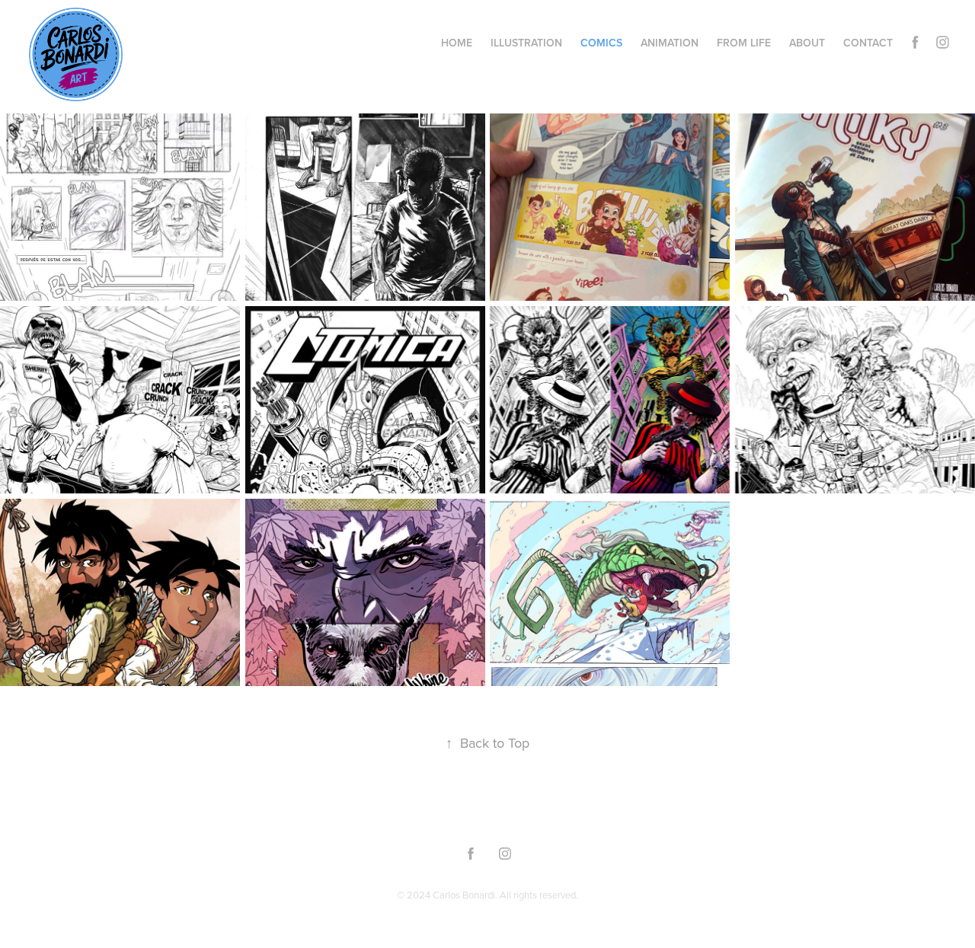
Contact (868, 42)
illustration (526, 42)
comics (601, 42)
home (456, 42)
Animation (669, 42)
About (807, 42)
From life (744, 42)
